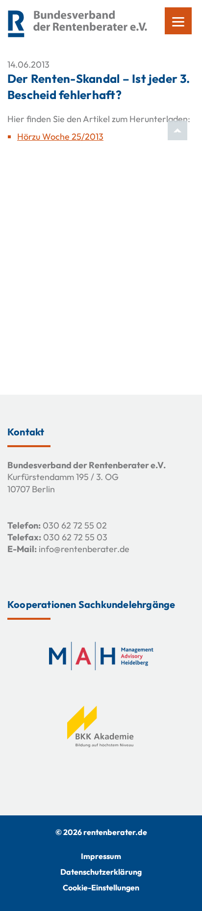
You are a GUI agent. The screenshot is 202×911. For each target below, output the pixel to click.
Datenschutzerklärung (101, 872)
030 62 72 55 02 (75, 525)
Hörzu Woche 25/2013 (60, 136)
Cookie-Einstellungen (101, 887)
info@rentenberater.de (84, 549)
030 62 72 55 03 (75, 537)
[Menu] (178, 20)
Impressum (101, 856)
